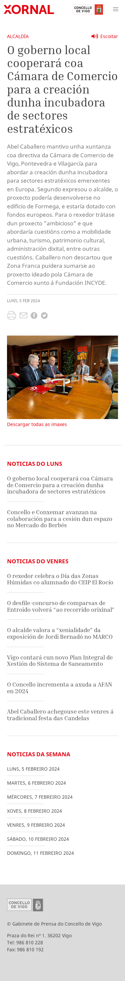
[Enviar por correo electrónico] (23, 316)
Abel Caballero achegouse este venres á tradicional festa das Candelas (60, 715)
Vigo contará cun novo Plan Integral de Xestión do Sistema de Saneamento (60, 660)
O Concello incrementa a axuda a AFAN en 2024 (59, 688)
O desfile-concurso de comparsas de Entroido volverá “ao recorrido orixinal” (60, 606)
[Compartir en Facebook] (34, 316)
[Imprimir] (11, 316)
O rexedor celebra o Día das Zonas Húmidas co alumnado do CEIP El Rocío (60, 579)
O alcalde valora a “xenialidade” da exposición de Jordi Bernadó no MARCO (60, 633)
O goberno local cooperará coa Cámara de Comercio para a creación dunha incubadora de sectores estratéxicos (60, 485)
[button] (115, 9)
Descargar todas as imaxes (37, 424)
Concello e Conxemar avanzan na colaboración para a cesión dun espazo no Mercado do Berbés (59, 519)
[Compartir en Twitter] (44, 316)
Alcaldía (18, 36)
